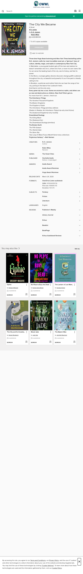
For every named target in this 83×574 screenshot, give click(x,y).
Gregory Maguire (13, 288)
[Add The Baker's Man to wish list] (74, 342)
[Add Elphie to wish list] (26, 294)
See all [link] (77, 249)
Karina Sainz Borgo (38, 288)
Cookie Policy (57, 568)
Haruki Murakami (14, 335)
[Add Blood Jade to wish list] (50, 342)
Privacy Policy (54, 560)
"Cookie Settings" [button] (48, 566)
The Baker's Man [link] (60, 332)
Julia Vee (35, 335)
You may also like (10, 248)
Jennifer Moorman (62, 335)
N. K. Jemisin (35, 32)
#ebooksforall (51, 16)
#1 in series (33, 30)
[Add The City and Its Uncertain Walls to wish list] (26, 342)
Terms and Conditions (38, 560)
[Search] (3, 11)
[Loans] (75, 11)
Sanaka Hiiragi (61, 288)
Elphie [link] (9, 285)
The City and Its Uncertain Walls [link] (16, 332)
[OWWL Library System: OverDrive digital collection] (41, 4)
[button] (39, 47)
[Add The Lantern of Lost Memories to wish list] (74, 294)
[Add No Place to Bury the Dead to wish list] (50, 294)
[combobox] (37, 11)
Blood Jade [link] (35, 332)
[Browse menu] (79, 11)
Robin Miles (35, 35)
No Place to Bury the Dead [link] (40, 285)
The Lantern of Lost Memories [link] (64, 285)
